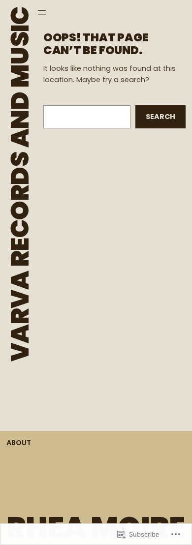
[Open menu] (42, 12)
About (18, 443)
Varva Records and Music (19, 184)
